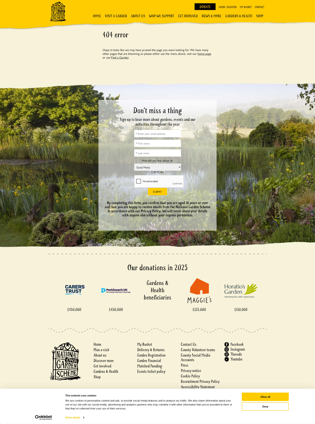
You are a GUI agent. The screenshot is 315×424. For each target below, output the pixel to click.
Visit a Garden (116, 16)
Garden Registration (151, 355)
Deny (265, 406)
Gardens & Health (238, 16)
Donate (205, 7)
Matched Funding (149, 366)
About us (100, 355)
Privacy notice (191, 370)
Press (184, 365)
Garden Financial (149, 360)
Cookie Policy (190, 376)
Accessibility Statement (198, 387)
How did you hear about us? (157, 160)
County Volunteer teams (198, 349)
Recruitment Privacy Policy (200, 381)
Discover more (104, 360)
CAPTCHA (157, 172)
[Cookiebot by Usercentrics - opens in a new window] (43, 417)
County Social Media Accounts (195, 357)
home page (204, 53)
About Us (138, 16)
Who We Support (161, 16)
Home (97, 16)
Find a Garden (120, 57)
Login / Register (228, 7)
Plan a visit (101, 349)
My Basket (246, 7)
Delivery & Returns (151, 349)
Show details (72, 417)
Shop (259, 16)
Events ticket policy (151, 371)
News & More (211, 16)
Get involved (188, 16)
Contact (259, 7)
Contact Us (188, 344)
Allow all (265, 396)
